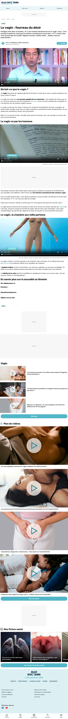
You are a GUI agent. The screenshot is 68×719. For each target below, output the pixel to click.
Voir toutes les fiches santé (34, 665)
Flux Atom (37, 697)
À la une (7, 717)
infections (5, 263)
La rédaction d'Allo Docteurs (18, 42)
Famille (42, 8)
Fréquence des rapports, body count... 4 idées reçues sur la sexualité (26, 594)
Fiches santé (34, 717)
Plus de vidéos (12, 423)
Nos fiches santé (13, 629)
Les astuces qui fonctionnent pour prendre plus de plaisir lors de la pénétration (29, 509)
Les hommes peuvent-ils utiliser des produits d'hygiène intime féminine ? (47, 373)
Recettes (13, 681)
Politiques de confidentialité (42, 692)
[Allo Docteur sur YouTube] (7, 707)
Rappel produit (22, 681)
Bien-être (24, 8)
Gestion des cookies (40, 690)
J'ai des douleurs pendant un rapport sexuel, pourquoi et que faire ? (47, 389)
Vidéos (20, 717)
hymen (34, 101)
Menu (61, 717)
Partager (63, 43)
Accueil (3, 19)
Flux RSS (4, 697)
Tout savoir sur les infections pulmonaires (12, 658)
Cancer (45, 681)
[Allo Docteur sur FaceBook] (3, 707)
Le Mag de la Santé (35, 681)
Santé (7, 8)
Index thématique (39, 694)
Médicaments (53, 681)
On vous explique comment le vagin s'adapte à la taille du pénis (24, 466)
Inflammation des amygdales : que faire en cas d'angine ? (45, 658)
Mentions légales (7, 692)
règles (62, 207)
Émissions (59, 8)
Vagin (13, 19)
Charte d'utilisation (7, 694)
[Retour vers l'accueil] (34, 3)
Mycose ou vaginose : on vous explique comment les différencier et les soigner (46, 406)
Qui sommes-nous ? (8, 690)
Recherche (47, 717)
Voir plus (34, 416)
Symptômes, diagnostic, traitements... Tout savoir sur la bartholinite (25, 552)
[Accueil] (34, 674)
